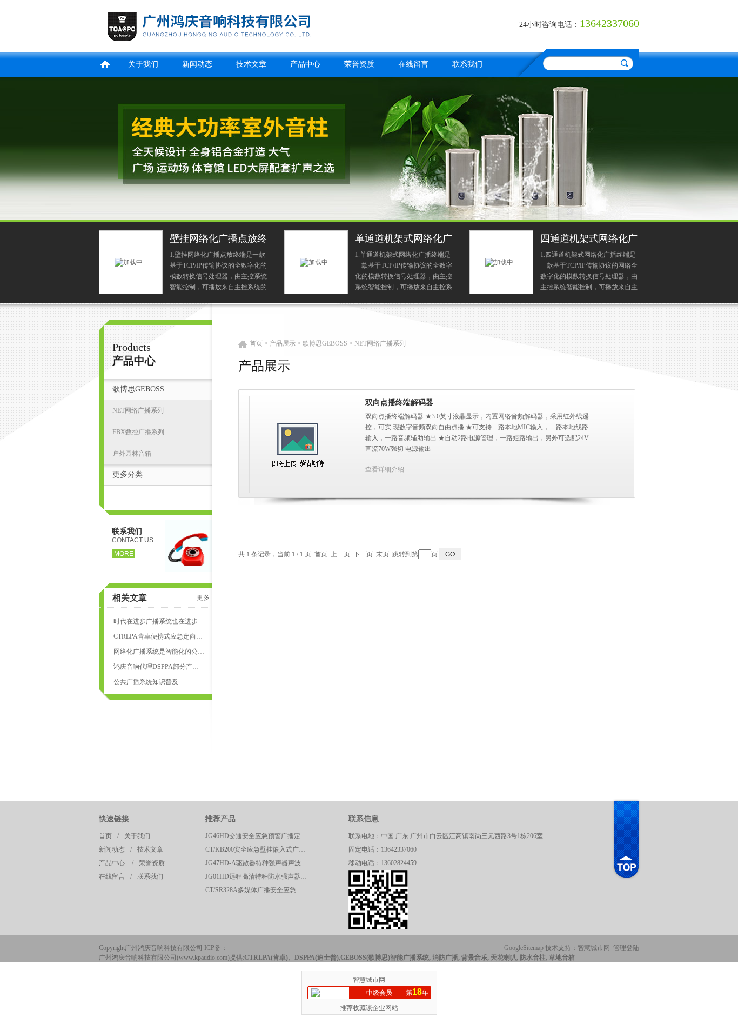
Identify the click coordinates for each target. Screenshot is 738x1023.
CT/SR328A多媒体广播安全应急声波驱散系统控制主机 (259, 890)
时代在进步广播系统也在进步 (155, 621)
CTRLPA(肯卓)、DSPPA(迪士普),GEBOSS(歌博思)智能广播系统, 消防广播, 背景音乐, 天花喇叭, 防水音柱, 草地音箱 (409, 957)
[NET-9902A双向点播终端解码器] (298, 444)
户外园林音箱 (131, 453)
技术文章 (251, 64)
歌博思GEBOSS (138, 389)
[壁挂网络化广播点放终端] (131, 261)
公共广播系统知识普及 (145, 682)
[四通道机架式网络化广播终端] (501, 261)
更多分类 (127, 474)
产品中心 (305, 64)
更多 (203, 597)
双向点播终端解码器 (399, 402)
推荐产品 (220, 819)
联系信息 (363, 819)
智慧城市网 (594, 948)
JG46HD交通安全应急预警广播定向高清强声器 (259, 836)
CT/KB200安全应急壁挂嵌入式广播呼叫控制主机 (259, 849)
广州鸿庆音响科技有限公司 (231, 24)
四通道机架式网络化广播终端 (589, 240)
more (123, 553)
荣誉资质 (359, 64)
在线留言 (413, 64)
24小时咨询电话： (549, 25)
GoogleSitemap (524, 948)
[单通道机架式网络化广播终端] (316, 261)
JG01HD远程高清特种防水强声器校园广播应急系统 (259, 876)
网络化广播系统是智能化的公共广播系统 (158, 651)
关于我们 (143, 64)
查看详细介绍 (384, 469)
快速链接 (114, 819)
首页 (105, 63)
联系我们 (467, 64)
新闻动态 (197, 64)
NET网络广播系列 (138, 410)
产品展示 (283, 343)
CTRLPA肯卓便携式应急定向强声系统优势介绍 (158, 636)
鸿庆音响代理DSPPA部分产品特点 (158, 666)
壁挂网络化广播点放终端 (218, 240)
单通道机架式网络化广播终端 (403, 240)
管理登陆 (626, 948)
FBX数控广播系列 (138, 432)
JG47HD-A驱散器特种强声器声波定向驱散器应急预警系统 (259, 863)
